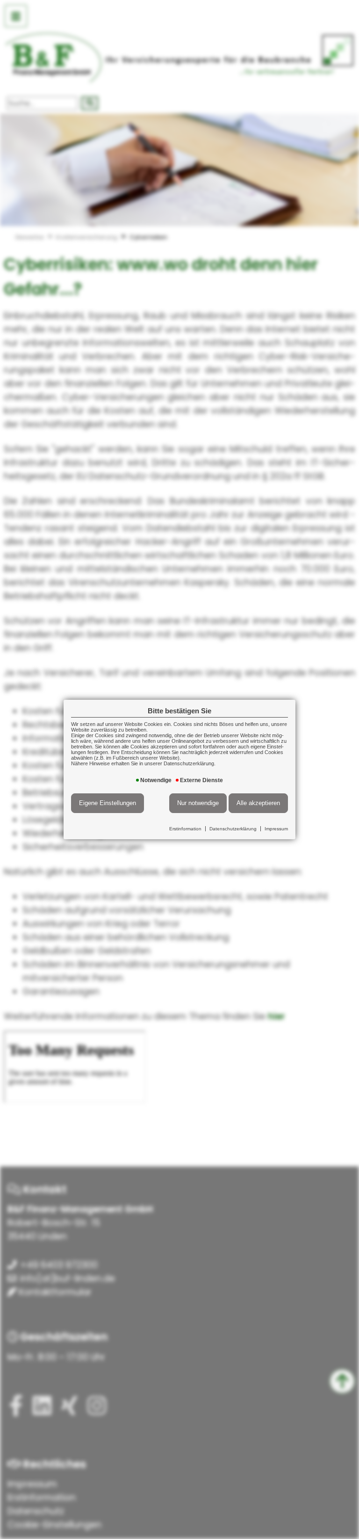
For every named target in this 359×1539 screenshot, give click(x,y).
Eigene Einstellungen (107, 802)
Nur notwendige (198, 802)
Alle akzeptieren (258, 802)
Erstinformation (185, 828)
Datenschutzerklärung (233, 828)
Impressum (276, 828)
